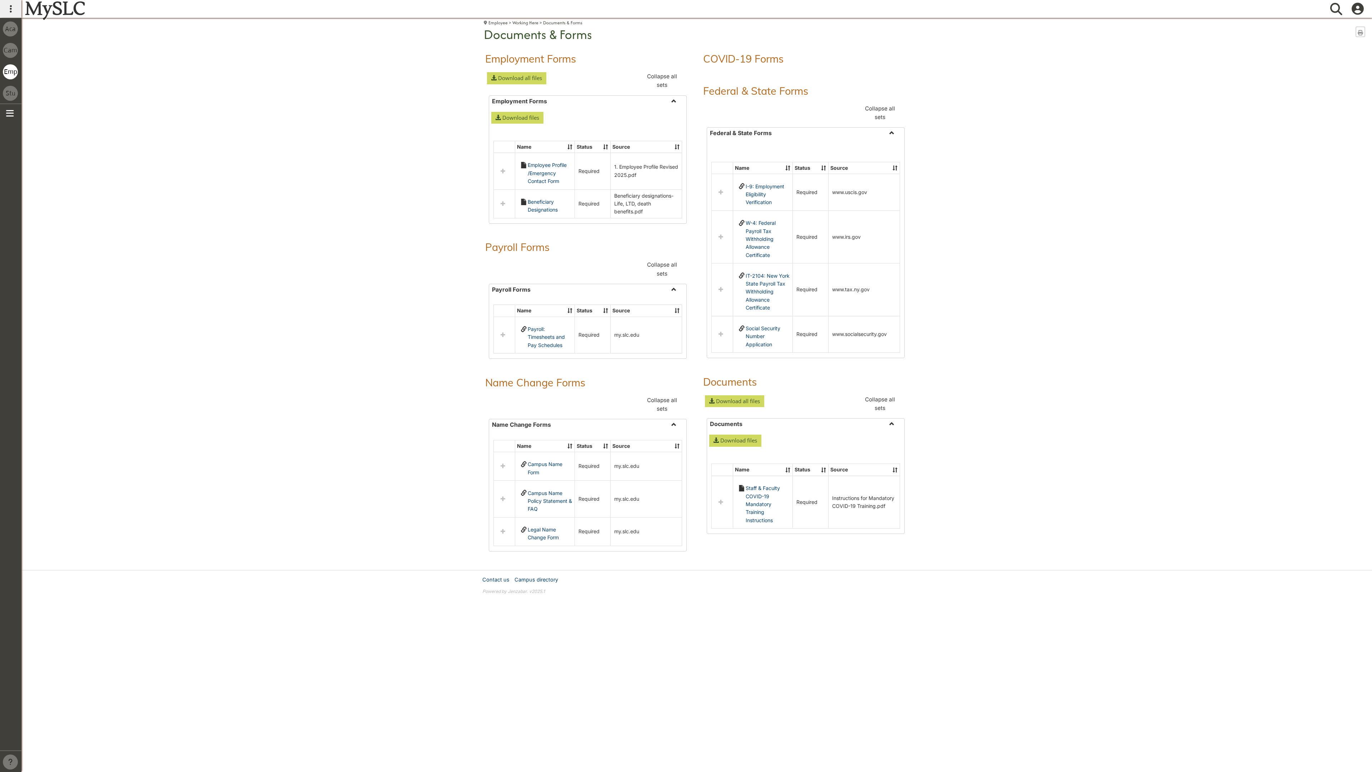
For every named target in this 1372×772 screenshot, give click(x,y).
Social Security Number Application (763, 336)
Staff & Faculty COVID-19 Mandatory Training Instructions (763, 504)
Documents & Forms (562, 22)
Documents (730, 381)
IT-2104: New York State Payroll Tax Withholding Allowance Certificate (768, 292)
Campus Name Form (545, 468)
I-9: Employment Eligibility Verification (765, 194)
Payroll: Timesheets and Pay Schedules (546, 337)
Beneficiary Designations (543, 206)
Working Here (525, 22)
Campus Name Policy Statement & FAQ (550, 501)
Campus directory (536, 579)
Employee (498, 22)
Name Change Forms (535, 382)
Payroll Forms (517, 247)
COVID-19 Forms (743, 58)
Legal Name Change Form (543, 533)
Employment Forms (530, 58)
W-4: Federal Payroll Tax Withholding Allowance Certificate (761, 239)
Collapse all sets (662, 80)
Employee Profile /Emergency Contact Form (547, 173)
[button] (516, 78)
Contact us (495, 579)
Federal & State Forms (755, 90)
